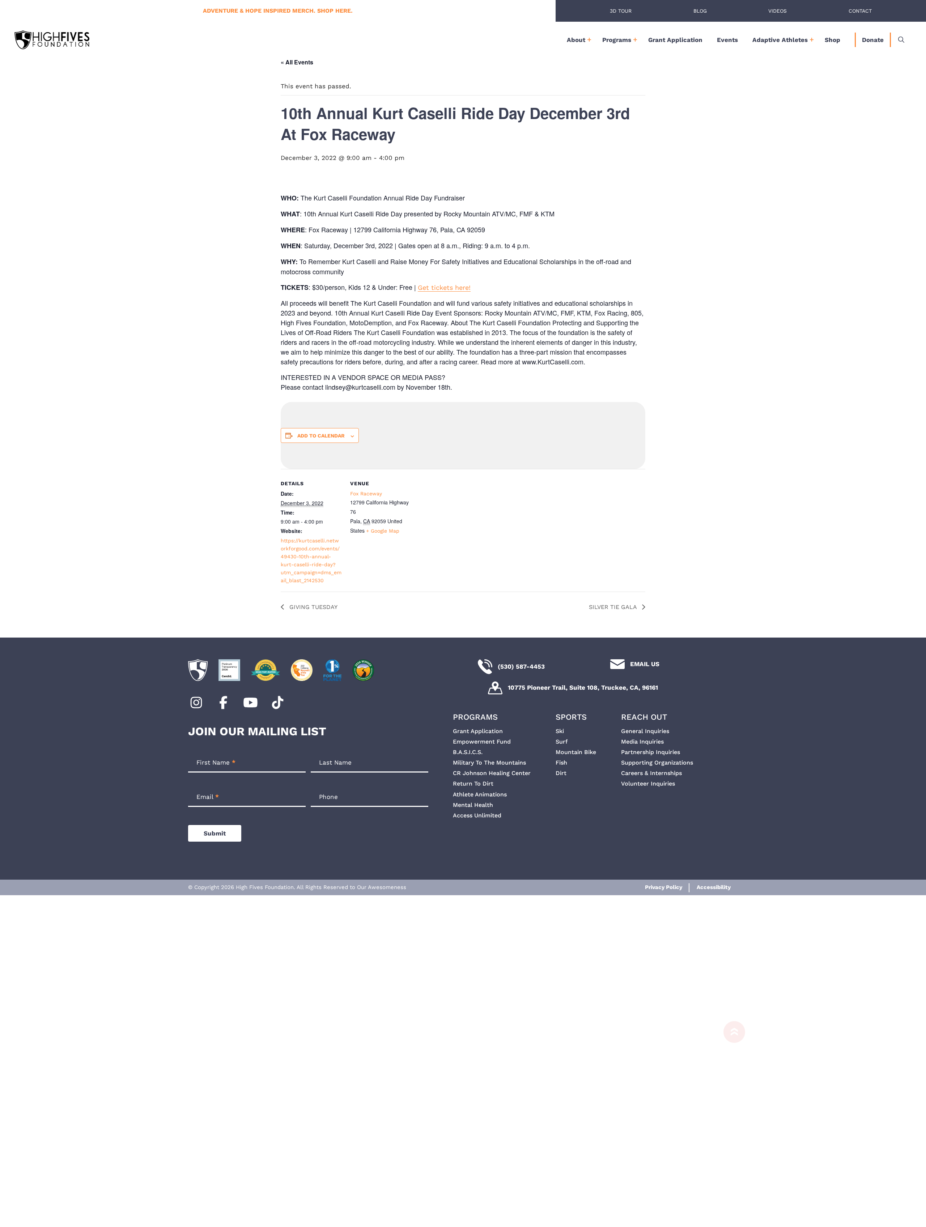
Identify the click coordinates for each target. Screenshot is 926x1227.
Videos (777, 11)
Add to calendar (321, 436)
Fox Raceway (366, 493)
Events (727, 39)
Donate (873, 39)
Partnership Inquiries (650, 752)
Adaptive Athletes (780, 39)
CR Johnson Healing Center (492, 773)
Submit (215, 833)
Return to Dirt (473, 783)
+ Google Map (382, 531)
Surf (562, 741)
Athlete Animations (480, 794)
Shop (832, 39)
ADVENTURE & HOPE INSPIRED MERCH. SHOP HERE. (278, 10)
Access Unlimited (477, 815)
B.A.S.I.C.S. (468, 752)
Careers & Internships (651, 773)
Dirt (561, 773)
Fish (561, 762)
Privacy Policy (663, 887)
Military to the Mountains (489, 762)
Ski (560, 731)
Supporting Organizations (657, 762)
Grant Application (675, 39)
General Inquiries (645, 731)
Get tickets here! (444, 287)
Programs (616, 39)
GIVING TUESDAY (312, 607)
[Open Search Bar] (901, 40)
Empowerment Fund (482, 741)
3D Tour (621, 11)
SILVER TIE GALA (613, 607)
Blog (700, 11)
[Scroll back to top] (730, 1120)
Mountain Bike (576, 752)
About (576, 39)
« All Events (297, 62)
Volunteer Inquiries (648, 783)
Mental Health (473, 804)
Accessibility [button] (714, 887)
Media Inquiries (642, 741)
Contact (860, 11)
